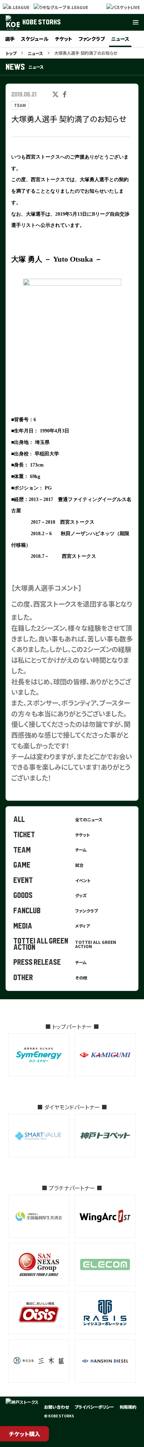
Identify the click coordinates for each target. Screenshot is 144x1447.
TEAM (20, 105)
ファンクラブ (92, 38)
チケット (63, 38)
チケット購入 (24, 1434)
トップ (11, 53)
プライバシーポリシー (94, 1407)
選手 (10, 38)
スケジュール (35, 38)
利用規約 (128, 1407)
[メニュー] (135, 22)
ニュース (120, 38)
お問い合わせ (56, 1407)
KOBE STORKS (41, 22)
